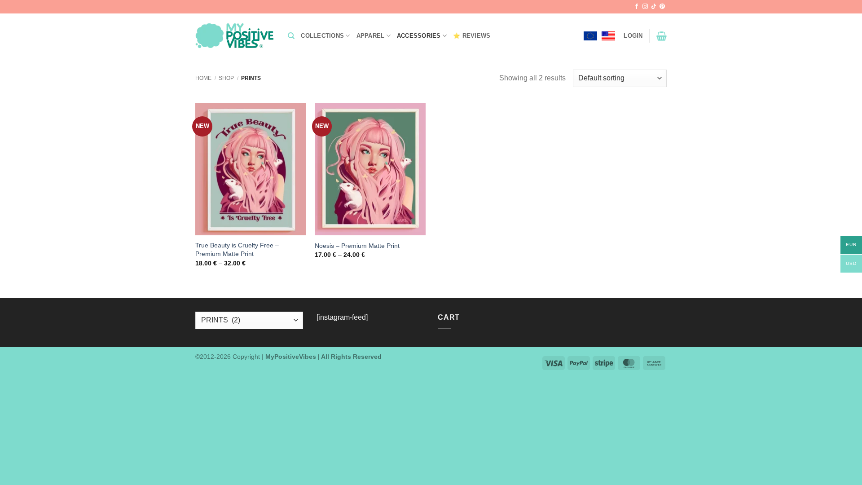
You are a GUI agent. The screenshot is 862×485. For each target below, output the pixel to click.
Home (203, 78)
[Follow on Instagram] (645, 7)
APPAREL (370, 35)
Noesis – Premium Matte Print (357, 245)
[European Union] (590, 35)
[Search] (291, 35)
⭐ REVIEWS (471, 35)
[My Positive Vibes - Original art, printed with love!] (234, 36)
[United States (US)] (608, 35)
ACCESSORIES (419, 35)
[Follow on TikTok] (653, 7)
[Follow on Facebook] (636, 7)
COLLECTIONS (322, 35)
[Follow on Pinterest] (662, 7)
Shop (226, 78)
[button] (633, 36)
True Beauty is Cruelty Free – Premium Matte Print (237, 249)
